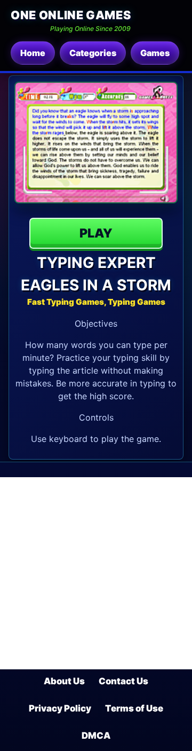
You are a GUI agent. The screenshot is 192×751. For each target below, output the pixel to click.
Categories (92, 53)
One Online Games (71, 15)
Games (155, 53)
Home (32, 53)
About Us (64, 681)
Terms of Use (134, 708)
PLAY (96, 233)
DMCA (96, 735)
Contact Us (123, 681)
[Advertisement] (96, 573)
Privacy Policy (60, 708)
